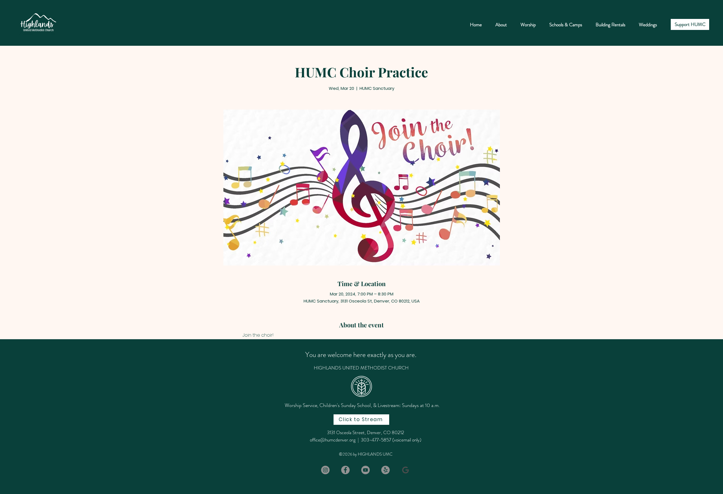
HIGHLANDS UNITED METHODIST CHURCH (361, 367)
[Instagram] (325, 470)
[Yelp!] (385, 470)
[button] (566, 24)
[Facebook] (345, 470)
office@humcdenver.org (333, 439)
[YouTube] (365, 470)
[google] (405, 470)
